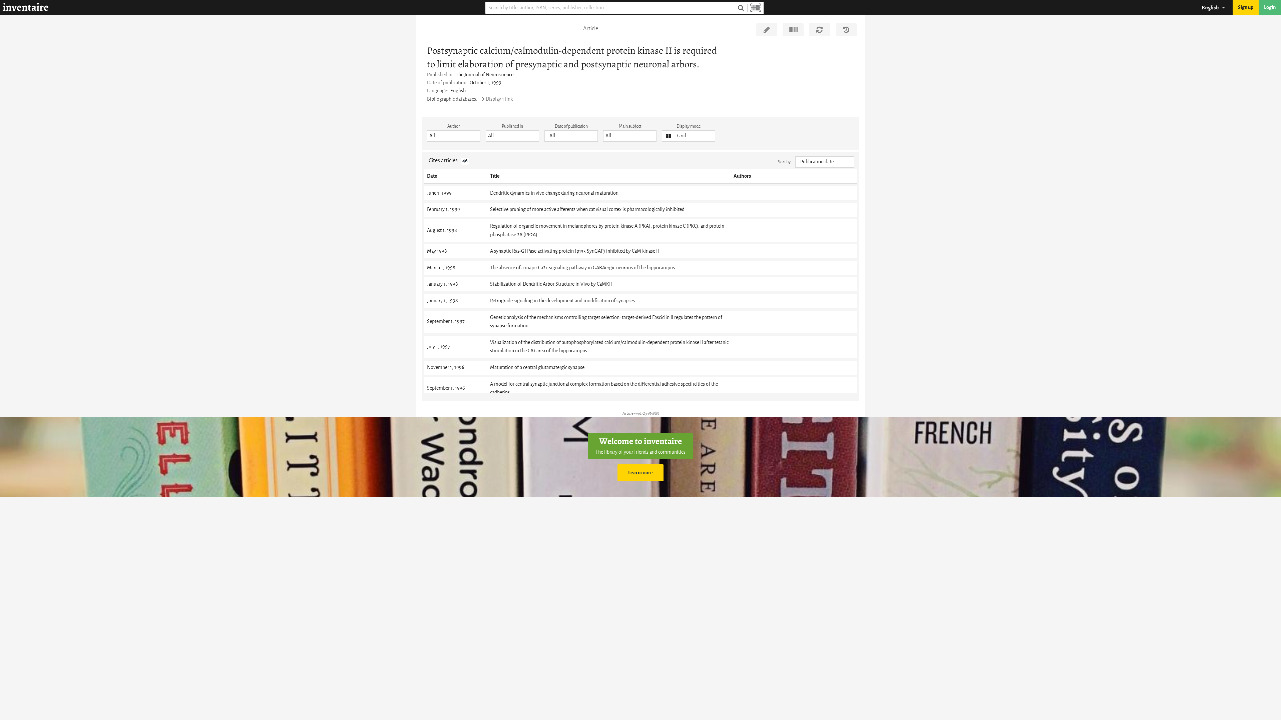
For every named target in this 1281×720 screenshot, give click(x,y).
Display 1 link (499, 99)
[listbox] (453, 136)
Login (1270, 7)
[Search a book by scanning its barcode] (756, 8)
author (453, 126)
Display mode (689, 126)
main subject (630, 126)
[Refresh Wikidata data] (819, 29)
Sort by (784, 162)
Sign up (1245, 7)
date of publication (571, 126)
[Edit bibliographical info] (766, 29)
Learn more (640, 473)
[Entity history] (846, 29)
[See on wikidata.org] (793, 29)
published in (512, 126)
